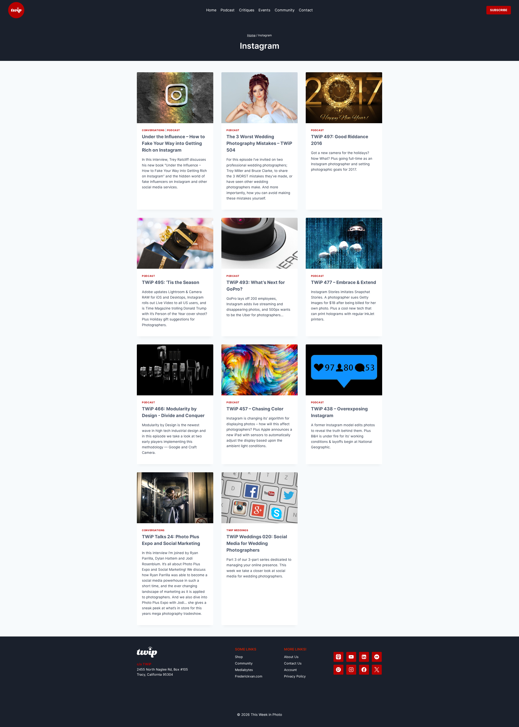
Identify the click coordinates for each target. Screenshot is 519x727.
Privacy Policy (295, 676)
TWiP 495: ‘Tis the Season (170, 282)
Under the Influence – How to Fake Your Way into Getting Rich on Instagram (173, 143)
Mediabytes (244, 670)
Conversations (153, 130)
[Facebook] (364, 670)
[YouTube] (351, 657)
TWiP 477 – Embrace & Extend (343, 282)
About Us (291, 657)
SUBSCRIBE (498, 10)
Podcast (228, 10)
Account (290, 670)
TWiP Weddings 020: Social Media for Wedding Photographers (256, 543)
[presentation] (175, 97)
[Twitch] (338, 670)
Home (211, 10)
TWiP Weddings (237, 530)
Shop (239, 657)
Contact (306, 10)
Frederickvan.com (248, 676)
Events (264, 10)
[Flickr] (377, 657)
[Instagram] (351, 670)
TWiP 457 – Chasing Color (254, 408)
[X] (377, 670)
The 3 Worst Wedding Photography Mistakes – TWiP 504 (259, 143)
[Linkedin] (364, 657)
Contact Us (292, 663)
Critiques (246, 10)
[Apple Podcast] (338, 657)
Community (285, 10)
